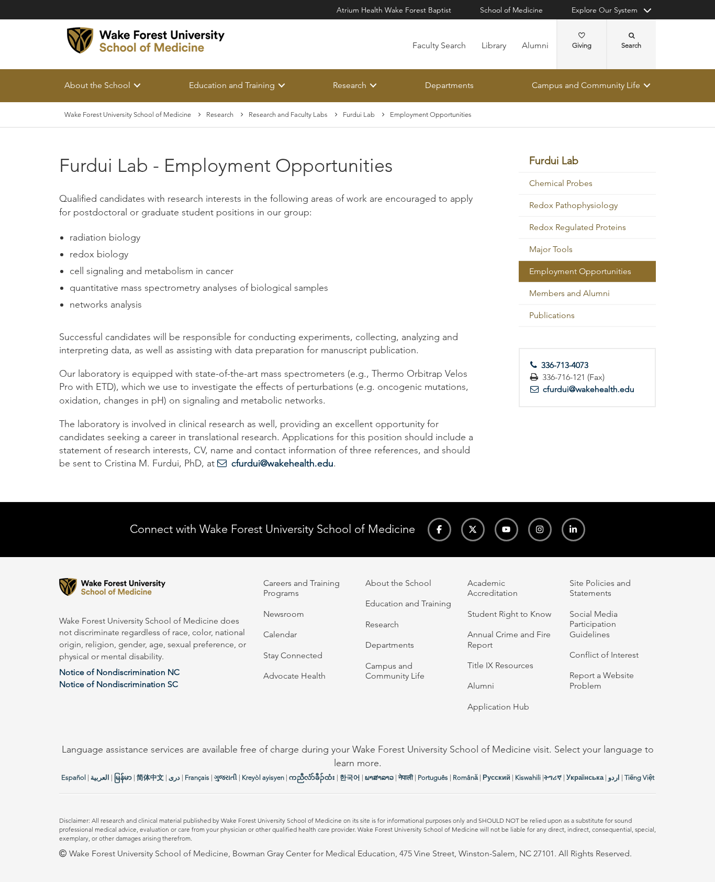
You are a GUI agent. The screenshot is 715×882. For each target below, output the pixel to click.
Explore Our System (605, 10)
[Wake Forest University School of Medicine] (145, 40)
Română (465, 777)
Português (433, 777)
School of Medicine (511, 10)
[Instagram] (540, 529)
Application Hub (498, 707)
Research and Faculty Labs (288, 114)
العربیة (100, 777)
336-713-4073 (564, 366)
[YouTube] (506, 529)
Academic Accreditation (492, 588)
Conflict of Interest (604, 655)
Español (73, 777)
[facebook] (439, 529)
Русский (496, 777)
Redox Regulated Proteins (577, 228)
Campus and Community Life (586, 85)
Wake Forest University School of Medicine (127, 114)
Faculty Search (439, 45)
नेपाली (405, 777)
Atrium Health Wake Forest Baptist (394, 10)
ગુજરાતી (225, 777)
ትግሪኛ (553, 777)
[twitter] (473, 529)
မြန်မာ (123, 777)
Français (197, 777)
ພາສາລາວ (379, 777)
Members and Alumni (569, 294)
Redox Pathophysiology (573, 206)
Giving (581, 45)
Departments (449, 85)
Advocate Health (294, 676)
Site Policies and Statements (600, 588)
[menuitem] (587, 161)
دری (174, 777)
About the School (97, 85)
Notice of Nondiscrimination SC (118, 684)
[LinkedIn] (573, 529)
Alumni (535, 45)
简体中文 (150, 777)
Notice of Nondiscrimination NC (119, 672)
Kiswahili (528, 777)
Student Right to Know (509, 614)
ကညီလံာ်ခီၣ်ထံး (312, 777)
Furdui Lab (359, 114)
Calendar (280, 634)
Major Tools (551, 250)
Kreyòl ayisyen (263, 777)
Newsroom (283, 614)
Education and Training (232, 85)
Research (349, 85)
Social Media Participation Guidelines (593, 624)
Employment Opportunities (580, 272)
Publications (552, 316)
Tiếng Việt (639, 777)
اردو (614, 777)
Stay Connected (292, 655)
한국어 (350, 777)
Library (494, 45)
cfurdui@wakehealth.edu (282, 464)
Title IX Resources (500, 665)
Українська (585, 777)
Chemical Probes (561, 184)
